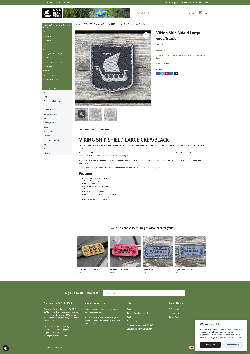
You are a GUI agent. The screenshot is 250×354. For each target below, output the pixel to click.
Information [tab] (87, 129)
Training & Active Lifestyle (52, 53)
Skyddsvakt (48, 131)
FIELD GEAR (47, 58)
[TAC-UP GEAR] (52, 13)
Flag (45, 97)
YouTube (175, 317)
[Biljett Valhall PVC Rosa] (125, 251)
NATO (46, 118)
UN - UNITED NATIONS (52, 140)
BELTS (45, 49)
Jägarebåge (48, 105)
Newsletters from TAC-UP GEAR (140, 325)
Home (77, 24)
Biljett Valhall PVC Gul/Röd (87, 270)
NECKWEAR (47, 36)
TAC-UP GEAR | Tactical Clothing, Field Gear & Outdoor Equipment (57, 26)
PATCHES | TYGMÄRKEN (52, 88)
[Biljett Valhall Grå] (158, 251)
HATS (45, 32)
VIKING (112, 24)
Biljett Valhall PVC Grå (184, 270)
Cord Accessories (49, 75)
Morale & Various (50, 114)
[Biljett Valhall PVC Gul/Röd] (92, 251)
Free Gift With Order (50, 79)
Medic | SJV (48, 127)
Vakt (45, 144)
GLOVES (46, 45)
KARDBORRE (47, 66)
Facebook (174, 309)
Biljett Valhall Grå (149, 270)
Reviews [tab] (105, 129)
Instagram (174, 313)
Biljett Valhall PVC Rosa (119, 270)
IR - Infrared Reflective (52, 101)
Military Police (49, 110)
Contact (130, 317)
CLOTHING (47, 40)
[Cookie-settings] (6, 348)
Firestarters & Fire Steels (52, 62)
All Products (132, 321)
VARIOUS (46, 71)
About (129, 309)
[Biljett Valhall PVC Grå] (190, 251)
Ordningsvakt (49, 123)
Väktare (47, 153)
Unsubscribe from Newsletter (139, 329)
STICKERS (46, 84)
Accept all (210, 345)
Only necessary (232, 345)
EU (45, 92)
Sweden (47, 135)
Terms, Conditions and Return (139, 313)
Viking (46, 148)
